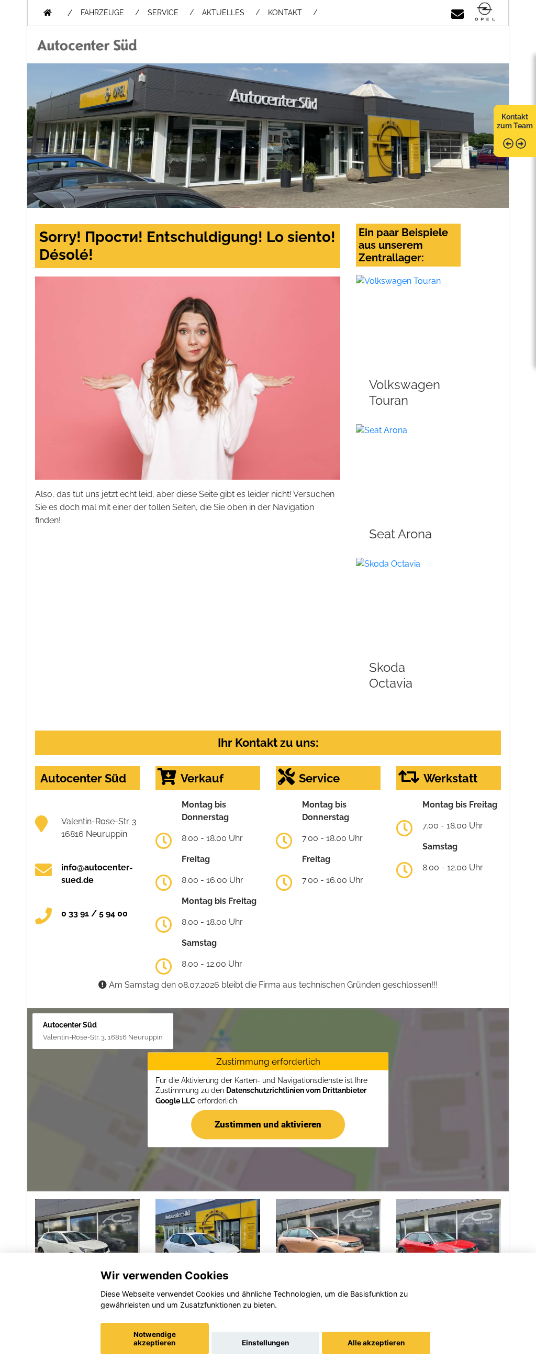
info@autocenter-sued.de (97, 874)
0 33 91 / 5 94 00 (94, 914)
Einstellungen (265, 1343)
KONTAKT (285, 12)
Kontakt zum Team (515, 121)
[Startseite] (485, 12)
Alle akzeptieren (376, 1343)
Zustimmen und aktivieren (268, 1124)
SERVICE (163, 12)
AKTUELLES (223, 12)
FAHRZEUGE (102, 12)
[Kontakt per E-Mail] (457, 12)
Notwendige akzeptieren (154, 1338)
